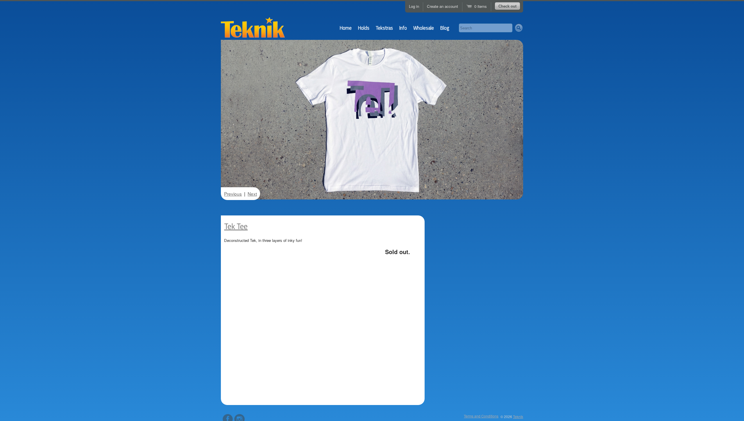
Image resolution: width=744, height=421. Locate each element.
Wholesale (423, 27)
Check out (507, 6)
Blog (444, 27)
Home (346, 27)
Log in (414, 6)
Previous (233, 193)
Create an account (442, 6)
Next (252, 193)
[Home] (253, 29)
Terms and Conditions (481, 415)
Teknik (518, 416)
